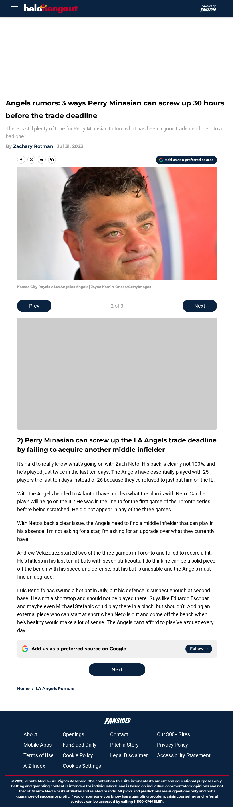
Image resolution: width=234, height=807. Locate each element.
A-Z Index (34, 766)
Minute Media (36, 781)
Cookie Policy (78, 755)
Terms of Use (38, 755)
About (30, 734)
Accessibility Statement (184, 755)
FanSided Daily (79, 745)
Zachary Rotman (33, 146)
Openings (73, 734)
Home (23, 688)
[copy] (52, 160)
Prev (34, 306)
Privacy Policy (172, 745)
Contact (119, 734)
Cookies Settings (82, 766)
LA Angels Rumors (55, 688)
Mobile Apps (37, 745)
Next (199, 306)
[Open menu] (14, 8)
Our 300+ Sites (173, 734)
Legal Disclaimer (129, 755)
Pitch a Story (124, 745)
